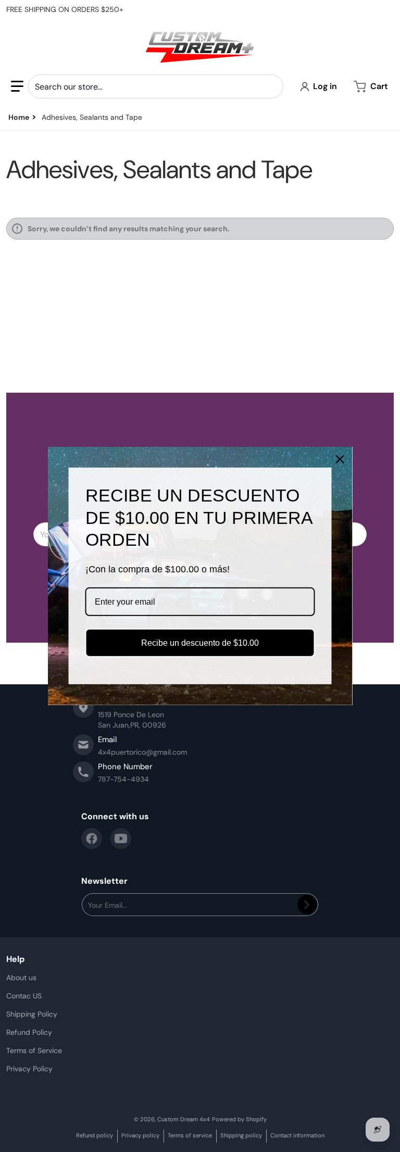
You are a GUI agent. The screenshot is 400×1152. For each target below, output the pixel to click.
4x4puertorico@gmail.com (142, 752)
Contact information (297, 1135)
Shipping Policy (31, 1014)
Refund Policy (29, 1032)
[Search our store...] (271, 86)
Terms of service (190, 1135)
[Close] (340, 459)
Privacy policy (140, 1135)
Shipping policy (241, 1135)
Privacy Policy (29, 1068)
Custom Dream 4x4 (183, 1119)
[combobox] (155, 86)
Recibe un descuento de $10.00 (200, 642)
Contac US (24, 995)
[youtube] (120, 838)
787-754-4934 (123, 779)
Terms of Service (34, 1050)
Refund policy (94, 1135)
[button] (17, 86)
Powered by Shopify (239, 1119)
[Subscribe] (307, 905)
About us (21, 977)
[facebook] (91, 838)
